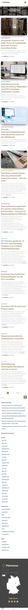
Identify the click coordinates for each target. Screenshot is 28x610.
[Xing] (15, 602)
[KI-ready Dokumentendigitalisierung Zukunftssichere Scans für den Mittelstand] (14, 115)
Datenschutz (4, 238)
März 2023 (4, 482)
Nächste (18, 392)
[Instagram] (12, 602)
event (3, 528)
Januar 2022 (5, 499)
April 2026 (4, 443)
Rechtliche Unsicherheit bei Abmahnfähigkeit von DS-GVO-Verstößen (13, 276)
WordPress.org (5, 550)
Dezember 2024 (5, 462)
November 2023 (5, 479)
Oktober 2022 (5, 490)
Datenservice (4, 303)
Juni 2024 (4, 468)
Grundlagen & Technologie (7, 127)
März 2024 (4, 474)
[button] (25, 2)
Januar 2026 (5, 446)
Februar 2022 (5, 496)
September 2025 (5, 454)
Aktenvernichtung (5, 203)
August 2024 (5, 465)
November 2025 (5, 448)
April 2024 (4, 471)
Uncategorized (5, 534)
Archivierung (5, 512)
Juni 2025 (4, 457)
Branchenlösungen (5, 37)
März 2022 (4, 493)
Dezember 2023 (5, 476)
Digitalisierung (5, 526)
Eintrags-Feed (5, 544)
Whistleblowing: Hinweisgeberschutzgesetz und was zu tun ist (12, 366)
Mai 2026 (4, 440)
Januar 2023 (5, 485)
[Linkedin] (17, 602)
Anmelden (4, 541)
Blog (3, 514)
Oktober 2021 (5, 501)
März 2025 (4, 460)
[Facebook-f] (9, 602)
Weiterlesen (8, 195)
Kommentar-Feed (6, 547)
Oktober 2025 (5, 451)
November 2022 (5, 487)
